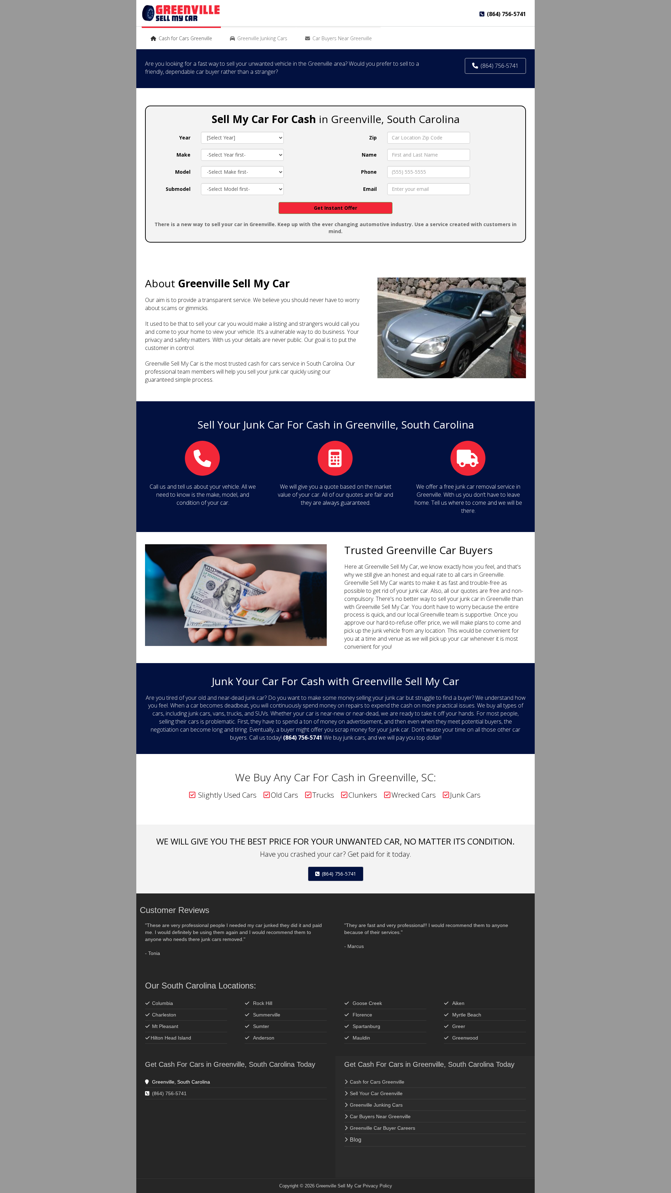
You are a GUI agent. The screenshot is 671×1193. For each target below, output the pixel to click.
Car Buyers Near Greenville (380, 1116)
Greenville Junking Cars (376, 1105)
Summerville (266, 1015)
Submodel (178, 189)
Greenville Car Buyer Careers (382, 1128)
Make (183, 154)
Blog (355, 1140)
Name (369, 154)
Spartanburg (366, 1026)
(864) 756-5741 (338, 873)
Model (182, 171)
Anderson (263, 1038)
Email (370, 189)
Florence (363, 1015)
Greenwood (465, 1038)
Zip (373, 137)
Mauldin (361, 1038)
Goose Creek (367, 1003)
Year (184, 137)
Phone (369, 171)
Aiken (458, 1003)
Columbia (162, 1003)
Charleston (164, 1015)
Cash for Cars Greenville (377, 1082)
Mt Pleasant (165, 1026)
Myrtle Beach (466, 1015)
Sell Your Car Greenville (376, 1093)
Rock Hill (262, 1003)
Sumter (261, 1026)
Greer (458, 1026)
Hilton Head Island (171, 1038)
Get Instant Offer (335, 207)
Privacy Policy (377, 1185)
